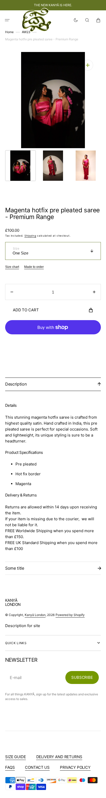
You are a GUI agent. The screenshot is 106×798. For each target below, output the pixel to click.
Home (9, 32)
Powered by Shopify (70, 615)
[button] (7, 20)
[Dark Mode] (75, 20)
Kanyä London (35, 615)
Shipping (30, 235)
